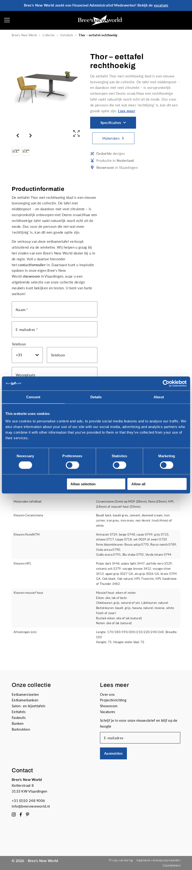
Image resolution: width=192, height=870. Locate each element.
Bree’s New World (24, 35)
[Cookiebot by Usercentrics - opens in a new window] (166, 383)
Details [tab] (96, 397)
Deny (13, 484)
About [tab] (159, 397)
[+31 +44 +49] (27, 355)
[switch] (72, 465)
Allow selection (83, 484)
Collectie (48, 35)
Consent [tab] (33, 397)
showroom (31, 276)
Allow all (138, 484)
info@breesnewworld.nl (31, 806)
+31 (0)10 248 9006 (28, 800)
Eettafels (66, 35)
